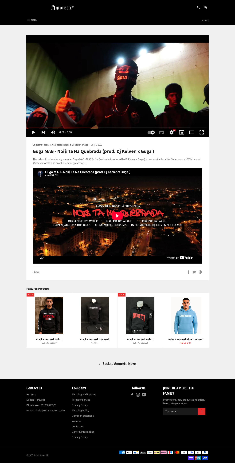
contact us (78, 426)
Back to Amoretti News (119, 363)
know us (76, 421)
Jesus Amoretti (41, 455)
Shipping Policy (80, 410)
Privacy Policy (80, 405)
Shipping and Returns (84, 394)
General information (83, 432)
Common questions (83, 416)
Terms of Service (81, 400)
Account (205, 20)
